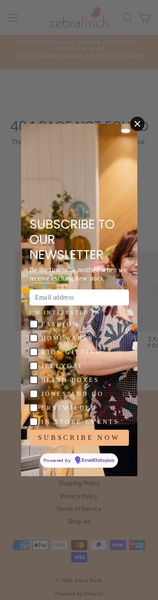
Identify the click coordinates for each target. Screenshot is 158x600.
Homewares (67, 338)
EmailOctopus (98, 460)
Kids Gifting (71, 352)
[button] (33, 324)
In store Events (80, 422)
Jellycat (62, 366)
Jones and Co (72, 394)
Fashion (60, 324)
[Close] (137, 124)
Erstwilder (69, 408)
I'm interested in (65, 313)
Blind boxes (70, 380)
